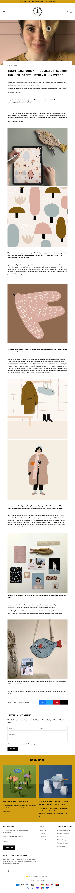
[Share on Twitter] (49, 702)
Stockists (43, 837)
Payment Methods (63, 833)
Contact (42, 833)
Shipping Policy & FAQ (64, 830)
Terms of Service (59, 720)
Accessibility (61, 846)
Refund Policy (61, 837)
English (44, 876)
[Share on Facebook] (42, 702)
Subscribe (9, 847)
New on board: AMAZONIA (15, 801)
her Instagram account (50, 691)
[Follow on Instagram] (9, 871)
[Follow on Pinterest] (13, 871)
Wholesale (43, 840)
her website (39, 691)
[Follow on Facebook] (4, 871)
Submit (12, 749)
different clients (38, 115)
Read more (6, 811)
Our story (43, 830)
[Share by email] (64, 702)
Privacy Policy (46, 720)
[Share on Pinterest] (57, 702)
